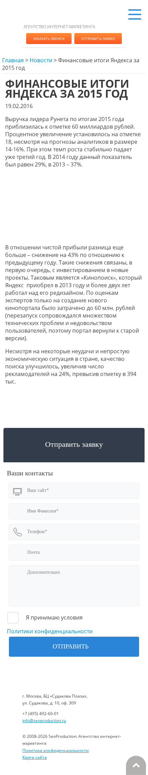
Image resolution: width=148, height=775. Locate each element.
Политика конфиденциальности (55, 750)
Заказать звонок (49, 38)
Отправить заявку (98, 38)
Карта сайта (34, 757)
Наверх (136, 765)
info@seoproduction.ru (44, 720)
